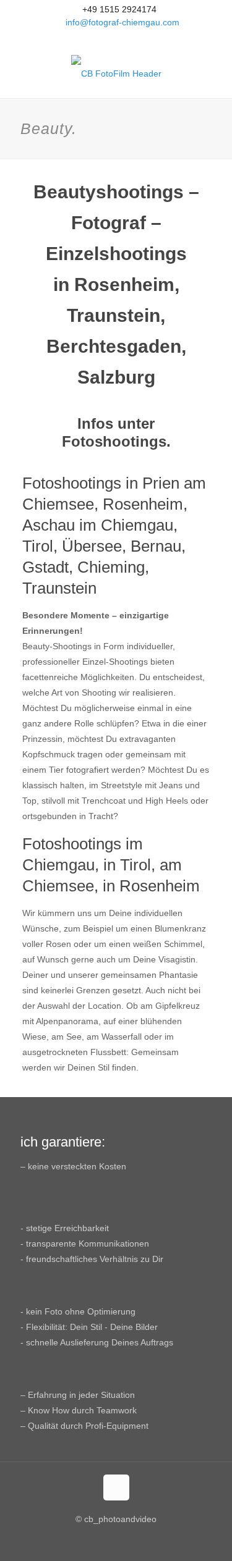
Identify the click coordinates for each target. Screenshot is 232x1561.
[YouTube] (116, 38)
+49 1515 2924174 (119, 9)
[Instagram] (132, 38)
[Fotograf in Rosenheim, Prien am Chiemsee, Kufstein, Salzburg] (116, 73)
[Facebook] (99, 38)
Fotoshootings (114, 441)
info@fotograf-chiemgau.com (122, 22)
